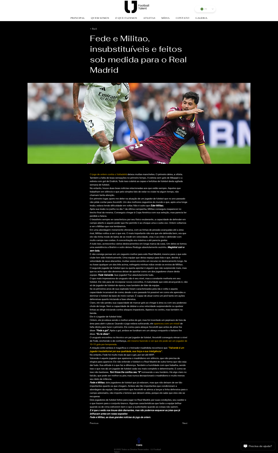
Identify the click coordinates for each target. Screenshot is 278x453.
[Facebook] (135, 433)
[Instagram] (143, 433)
